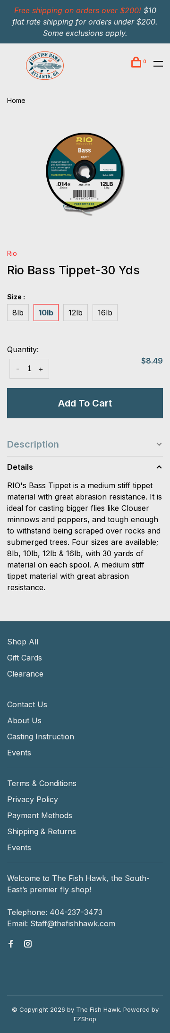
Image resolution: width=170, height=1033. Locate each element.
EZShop (85, 1019)
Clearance (25, 673)
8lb (18, 312)
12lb (75, 312)
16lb (105, 312)
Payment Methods (39, 815)
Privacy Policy (32, 799)
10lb (46, 312)
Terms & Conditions (41, 783)
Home (16, 100)
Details (20, 467)
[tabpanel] (85, 176)
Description (33, 444)
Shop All (22, 641)
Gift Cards (24, 657)
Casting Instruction (40, 736)
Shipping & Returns (41, 831)
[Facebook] (11, 944)
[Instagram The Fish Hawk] (28, 944)
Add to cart (85, 403)
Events (19, 752)
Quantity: (23, 349)
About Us (24, 720)
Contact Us (27, 704)
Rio (12, 253)
